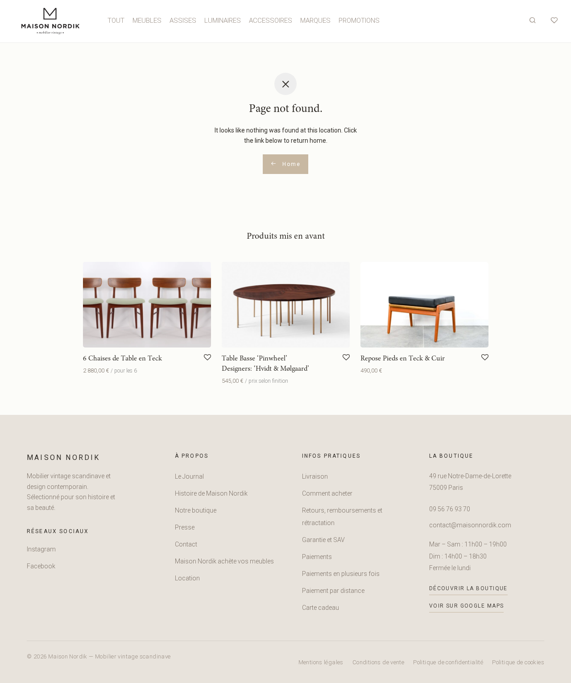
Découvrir (93, 370)
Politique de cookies (518, 662)
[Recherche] (532, 20)
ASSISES (183, 21)
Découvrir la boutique (468, 588)
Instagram (41, 549)
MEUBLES (146, 21)
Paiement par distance (333, 590)
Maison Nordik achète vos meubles (224, 561)
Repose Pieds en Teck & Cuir (402, 358)
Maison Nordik (63, 457)
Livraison (315, 476)
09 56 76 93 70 (449, 509)
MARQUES (315, 21)
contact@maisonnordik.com (470, 525)
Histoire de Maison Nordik (211, 493)
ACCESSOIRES (270, 21)
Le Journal (189, 476)
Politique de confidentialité (448, 662)
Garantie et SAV (323, 539)
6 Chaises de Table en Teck (122, 358)
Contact (186, 544)
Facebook (41, 566)
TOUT (116, 21)
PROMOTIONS (359, 21)
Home (290, 164)
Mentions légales (320, 662)
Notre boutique (195, 510)
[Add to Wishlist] (207, 358)
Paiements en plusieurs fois (341, 573)
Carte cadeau (320, 607)
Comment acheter (327, 493)
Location (187, 578)
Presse (184, 527)
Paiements (317, 556)
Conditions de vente (378, 662)
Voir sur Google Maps (466, 606)
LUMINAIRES (222, 21)
